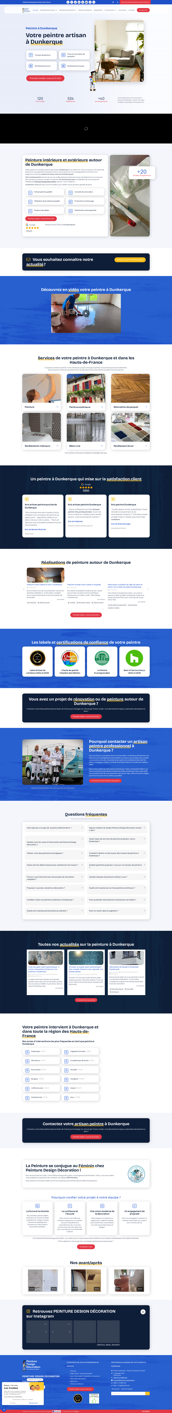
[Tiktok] (75, 2)
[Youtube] (86, 2)
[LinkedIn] (82, 2)
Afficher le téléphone (120, 1378)
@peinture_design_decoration (108, 1344)
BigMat (76, 1411)
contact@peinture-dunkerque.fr (124, 1380)
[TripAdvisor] (93, 2)
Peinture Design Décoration (45, 182)
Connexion (146, 1411)
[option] (45, 589)
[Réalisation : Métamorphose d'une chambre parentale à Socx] (86, 575)
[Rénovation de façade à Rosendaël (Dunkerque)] (126, 958)
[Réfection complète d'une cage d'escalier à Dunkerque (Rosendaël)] (126, 575)
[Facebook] (67, 2)
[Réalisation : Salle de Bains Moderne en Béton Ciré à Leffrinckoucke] (45, 575)
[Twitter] (71, 2)
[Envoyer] (147, 1393)
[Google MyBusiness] (79, 2)
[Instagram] (90, 2)
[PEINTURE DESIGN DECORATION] (26, 12)
